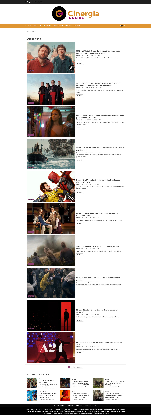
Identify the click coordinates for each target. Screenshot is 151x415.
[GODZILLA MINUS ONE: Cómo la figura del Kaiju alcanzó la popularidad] (51, 154)
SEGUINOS (77, 25)
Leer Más (79, 63)
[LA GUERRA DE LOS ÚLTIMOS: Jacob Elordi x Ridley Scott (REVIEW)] (98, 383)
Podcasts (68, 25)
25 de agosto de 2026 (45, 399)
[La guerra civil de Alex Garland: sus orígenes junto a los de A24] (51, 347)
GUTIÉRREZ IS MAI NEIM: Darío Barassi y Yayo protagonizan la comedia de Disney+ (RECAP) (48, 383)
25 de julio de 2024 (90, 184)
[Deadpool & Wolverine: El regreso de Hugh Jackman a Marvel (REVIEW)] (51, 186)
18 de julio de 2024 (90, 217)
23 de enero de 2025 (91, 55)
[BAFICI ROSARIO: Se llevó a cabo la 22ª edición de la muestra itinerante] (32, 395)
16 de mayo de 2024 (91, 314)
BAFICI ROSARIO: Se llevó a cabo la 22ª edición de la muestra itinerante (47, 395)
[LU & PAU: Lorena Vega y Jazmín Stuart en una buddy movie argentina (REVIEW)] (65, 383)
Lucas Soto (80, 55)
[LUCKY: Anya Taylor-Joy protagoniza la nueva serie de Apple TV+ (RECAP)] (65, 395)
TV (40, 25)
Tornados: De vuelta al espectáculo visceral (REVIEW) (98, 246)
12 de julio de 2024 (90, 248)
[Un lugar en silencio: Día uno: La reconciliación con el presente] (51, 283)
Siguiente (79, 367)
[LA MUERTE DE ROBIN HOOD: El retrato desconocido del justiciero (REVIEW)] (98, 395)
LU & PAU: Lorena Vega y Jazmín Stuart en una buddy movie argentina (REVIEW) (81, 383)
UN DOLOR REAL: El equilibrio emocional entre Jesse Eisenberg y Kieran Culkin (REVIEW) (98, 52)
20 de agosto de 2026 (111, 399)
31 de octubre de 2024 (91, 152)
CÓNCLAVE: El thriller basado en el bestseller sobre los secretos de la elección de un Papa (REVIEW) (98, 84)
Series (35, 25)
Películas (28, 25)
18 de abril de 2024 (91, 346)
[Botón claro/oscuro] (121, 25)
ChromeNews (97, 413)
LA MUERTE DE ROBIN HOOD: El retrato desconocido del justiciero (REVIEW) (114, 395)
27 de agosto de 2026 (78, 387)
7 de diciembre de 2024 (91, 120)
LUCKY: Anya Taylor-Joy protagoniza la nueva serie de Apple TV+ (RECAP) (80, 395)
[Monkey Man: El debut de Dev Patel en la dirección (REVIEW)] (51, 315)
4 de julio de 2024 (90, 282)
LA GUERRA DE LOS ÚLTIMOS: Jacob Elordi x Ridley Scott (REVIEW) (114, 383)
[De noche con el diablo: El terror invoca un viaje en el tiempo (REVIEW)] (51, 218)
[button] (125, 25)
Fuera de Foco (58, 25)
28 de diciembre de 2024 (92, 87)
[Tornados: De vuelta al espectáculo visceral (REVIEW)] (51, 250)
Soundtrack (47, 25)
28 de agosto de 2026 (45, 388)
